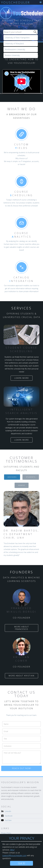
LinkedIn (8, 811)
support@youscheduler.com (14, 855)
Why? (12, 849)
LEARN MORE (21, 378)
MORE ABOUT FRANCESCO (21, 627)
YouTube (8, 820)
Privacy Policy (6, 833)
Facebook (8, 816)
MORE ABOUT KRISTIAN (21, 675)
